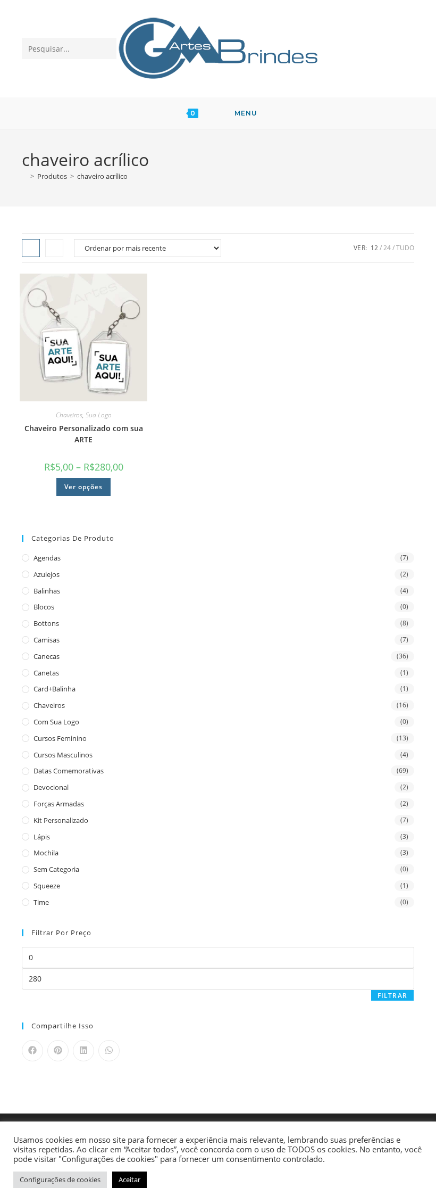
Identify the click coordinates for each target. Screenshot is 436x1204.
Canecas (46, 656)
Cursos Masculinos (63, 755)
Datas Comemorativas (68, 771)
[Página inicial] (24, 176)
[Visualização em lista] (54, 248)
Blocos (43, 607)
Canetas (46, 673)
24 (387, 247)
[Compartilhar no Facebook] (32, 1050)
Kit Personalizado (60, 820)
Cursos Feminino (60, 738)
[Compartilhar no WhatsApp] (109, 1050)
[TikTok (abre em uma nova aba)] (405, 48)
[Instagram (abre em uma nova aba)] (367, 48)
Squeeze (46, 885)
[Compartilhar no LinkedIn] (83, 1050)
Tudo (405, 247)
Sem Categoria (56, 869)
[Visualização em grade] (31, 248)
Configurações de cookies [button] (60, 1179)
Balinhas (46, 591)
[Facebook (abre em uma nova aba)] (330, 48)
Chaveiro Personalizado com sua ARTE (83, 433)
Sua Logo (99, 414)
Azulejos (46, 574)
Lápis (41, 837)
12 (374, 247)
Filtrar (392, 995)
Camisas (46, 640)
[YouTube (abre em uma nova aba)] (386, 48)
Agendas (47, 558)
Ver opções (83, 486)
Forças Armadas (58, 804)
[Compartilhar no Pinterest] (58, 1050)
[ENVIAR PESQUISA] (106, 48)
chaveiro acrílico (102, 176)
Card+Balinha (54, 689)
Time (41, 902)
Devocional (51, 787)
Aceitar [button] (129, 1179)
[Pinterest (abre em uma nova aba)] (349, 48)
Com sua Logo (56, 722)
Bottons (46, 623)
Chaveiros (69, 414)
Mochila (45, 852)
